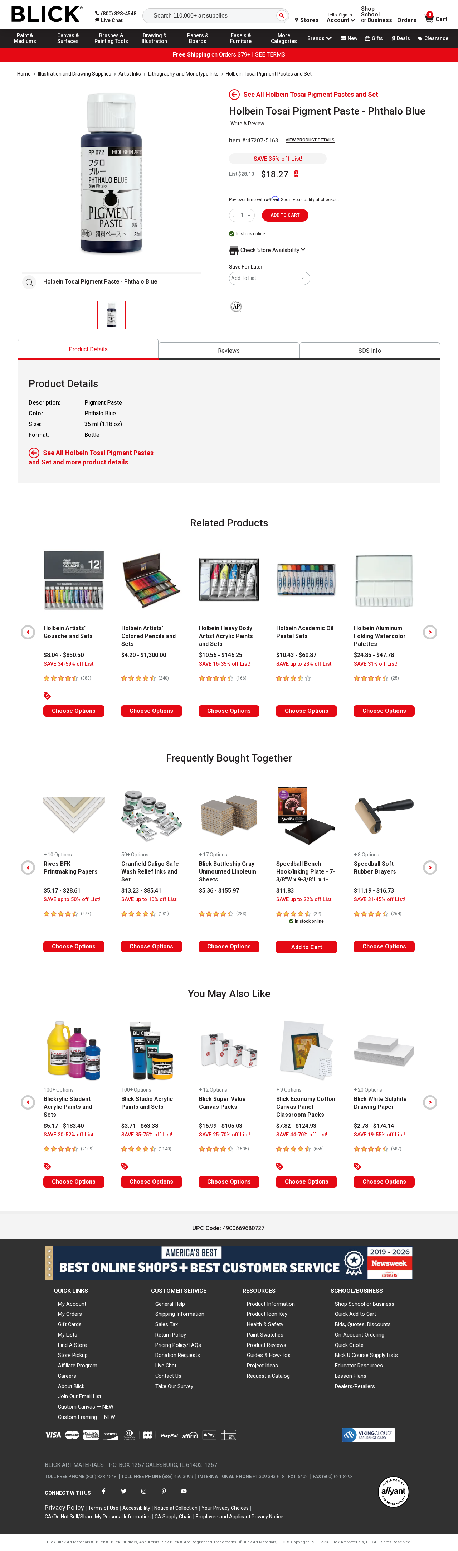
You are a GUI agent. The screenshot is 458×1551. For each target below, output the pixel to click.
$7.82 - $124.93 (296, 1125)
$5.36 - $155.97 (219, 890)
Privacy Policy (64, 1507)
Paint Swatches (265, 1335)
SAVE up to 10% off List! (149, 900)
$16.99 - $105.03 (220, 1125)
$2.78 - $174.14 (374, 1125)
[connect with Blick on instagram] (144, 1495)
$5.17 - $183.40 (64, 1125)
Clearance (436, 38)
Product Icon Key (267, 1314)
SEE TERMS (270, 54)
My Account (72, 1304)
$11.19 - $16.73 (374, 890)
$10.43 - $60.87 (296, 655)
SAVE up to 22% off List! (304, 900)
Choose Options (74, 710)
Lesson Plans (350, 1376)
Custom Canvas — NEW (85, 1406)
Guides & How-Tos (269, 1355)
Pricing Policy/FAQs (178, 1345)
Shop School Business (376, 14)
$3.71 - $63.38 (139, 1125)
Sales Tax (166, 1324)
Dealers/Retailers (355, 1386)
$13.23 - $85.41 (141, 890)
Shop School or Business (364, 1304)
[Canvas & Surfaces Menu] (68, 47)
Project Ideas (262, 1365)
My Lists (67, 1335)
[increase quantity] (250, 215)
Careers (67, 1376)
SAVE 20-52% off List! (69, 1135)
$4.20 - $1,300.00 (143, 655)
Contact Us (168, 1376)
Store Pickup (73, 1355)
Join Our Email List (79, 1396)
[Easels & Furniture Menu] (240, 47)
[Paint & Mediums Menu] (25, 47)
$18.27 (274, 174)
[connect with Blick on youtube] (184, 1495)
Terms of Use (103, 1508)
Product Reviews (266, 1345)
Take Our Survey (174, 1386)
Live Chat (165, 1365)
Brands (316, 38)
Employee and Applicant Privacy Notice (239, 1516)
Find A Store (72, 1345)
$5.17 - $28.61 (62, 890)
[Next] (430, 632)
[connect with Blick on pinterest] (164, 1495)
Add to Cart (306, 947)
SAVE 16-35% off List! (224, 664)
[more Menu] (284, 47)
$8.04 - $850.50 (64, 655)
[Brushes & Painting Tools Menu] (111, 47)
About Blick (71, 1386)
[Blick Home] (47, 14)
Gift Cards (70, 1324)
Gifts (377, 38)
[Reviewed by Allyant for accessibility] (393, 1492)
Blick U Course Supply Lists (366, 1355)
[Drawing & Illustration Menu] (154, 47)
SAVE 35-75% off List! (146, 1135)
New (352, 38)
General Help (170, 1304)
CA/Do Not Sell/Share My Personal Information (98, 1516)
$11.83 (285, 890)
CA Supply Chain (173, 1516)
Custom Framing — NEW (86, 1417)
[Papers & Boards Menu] (197, 47)
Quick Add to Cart (355, 1314)
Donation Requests (177, 1355)
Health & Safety (265, 1324)
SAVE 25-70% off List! (224, 1135)
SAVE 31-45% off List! (379, 900)
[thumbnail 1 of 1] (111, 315)
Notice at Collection (176, 1508)
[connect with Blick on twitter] (124, 1495)
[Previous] (28, 632)
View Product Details (310, 139)
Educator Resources (359, 1365)
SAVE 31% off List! (375, 664)
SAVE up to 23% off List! (304, 664)
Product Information (271, 1304)
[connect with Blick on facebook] (104, 1495)
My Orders (70, 1314)
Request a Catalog (268, 1376)
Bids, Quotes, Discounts (363, 1324)
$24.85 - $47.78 (374, 655)
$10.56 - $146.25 (220, 655)
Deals (403, 38)
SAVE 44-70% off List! (301, 1135)
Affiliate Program (77, 1365)
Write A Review (247, 123)
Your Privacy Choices (225, 1508)
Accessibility (136, 1508)
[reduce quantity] (235, 215)
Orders (406, 20)
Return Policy (170, 1335)
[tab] (88, 349)
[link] (109, 20)
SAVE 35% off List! (278, 158)
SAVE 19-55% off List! (379, 1135)
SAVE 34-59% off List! (69, 664)
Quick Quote (349, 1345)
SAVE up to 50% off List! (72, 900)
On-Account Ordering (359, 1335)
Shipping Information (179, 1314)
